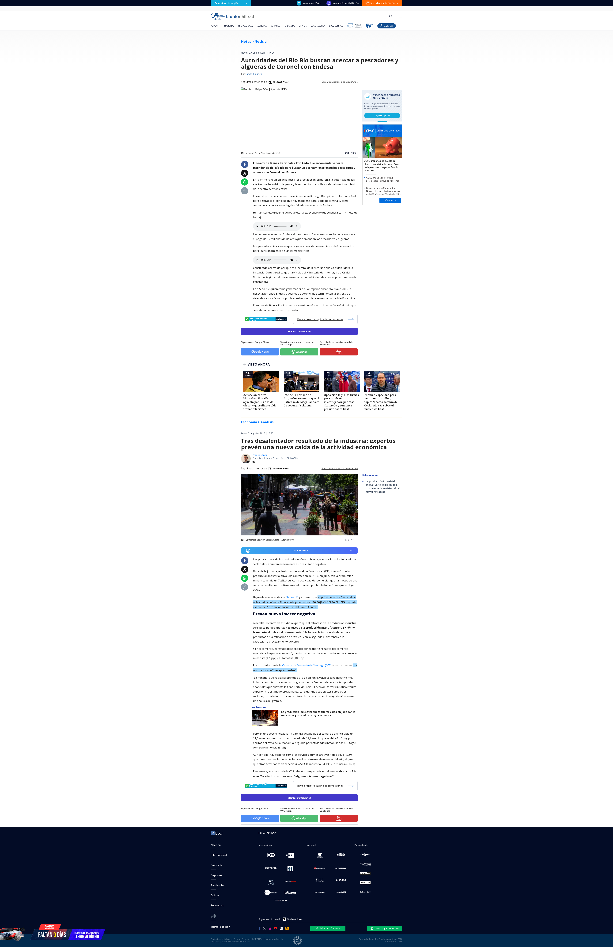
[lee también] (266, 718)
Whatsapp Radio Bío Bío (387, 928)
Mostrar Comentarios (299, 331)
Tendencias (289, 25)
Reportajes (217, 905)
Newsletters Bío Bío (312, 3)
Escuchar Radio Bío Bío (383, 3)
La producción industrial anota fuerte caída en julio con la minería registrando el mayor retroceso (318, 713)
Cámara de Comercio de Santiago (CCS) (306, 665)
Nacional (229, 25)
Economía (262, 25)
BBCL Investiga (318, 25)
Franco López (260, 454)
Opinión (303, 25)
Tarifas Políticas (219, 926)
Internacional (245, 25)
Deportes (275, 25)
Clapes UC (292, 597)
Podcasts (215, 25)
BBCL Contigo (336, 25)
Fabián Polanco (253, 74)
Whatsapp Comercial (330, 928)
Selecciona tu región (226, 3)
